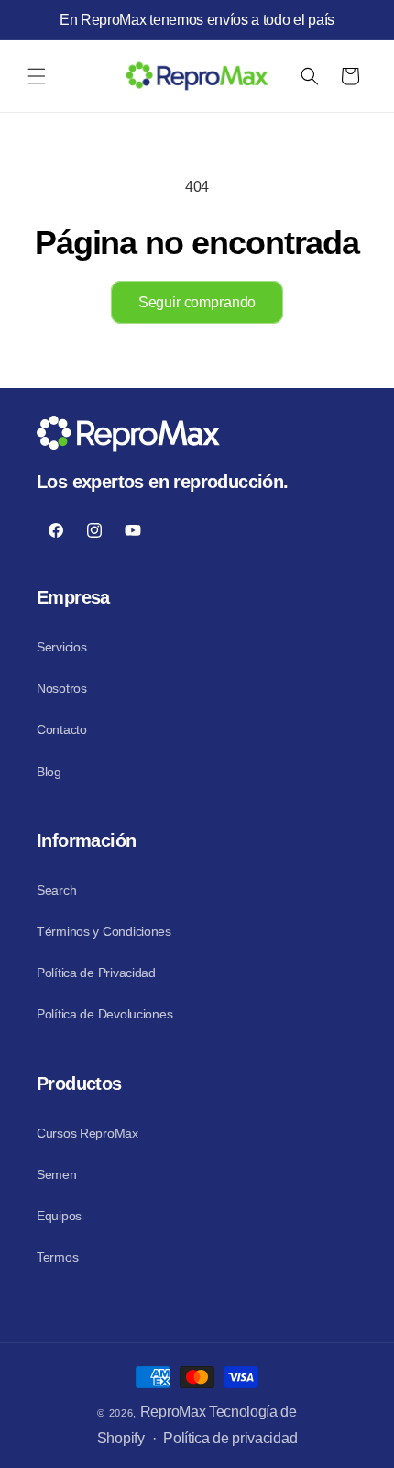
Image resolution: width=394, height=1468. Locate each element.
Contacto (62, 729)
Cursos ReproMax (87, 1133)
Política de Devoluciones (104, 1013)
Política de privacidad (230, 1438)
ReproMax (172, 1411)
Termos (57, 1257)
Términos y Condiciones (104, 931)
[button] (36, 76)
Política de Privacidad (96, 972)
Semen (57, 1174)
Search (56, 890)
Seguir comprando (197, 302)
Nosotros (62, 688)
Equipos (59, 1215)
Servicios (61, 646)
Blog (49, 771)
